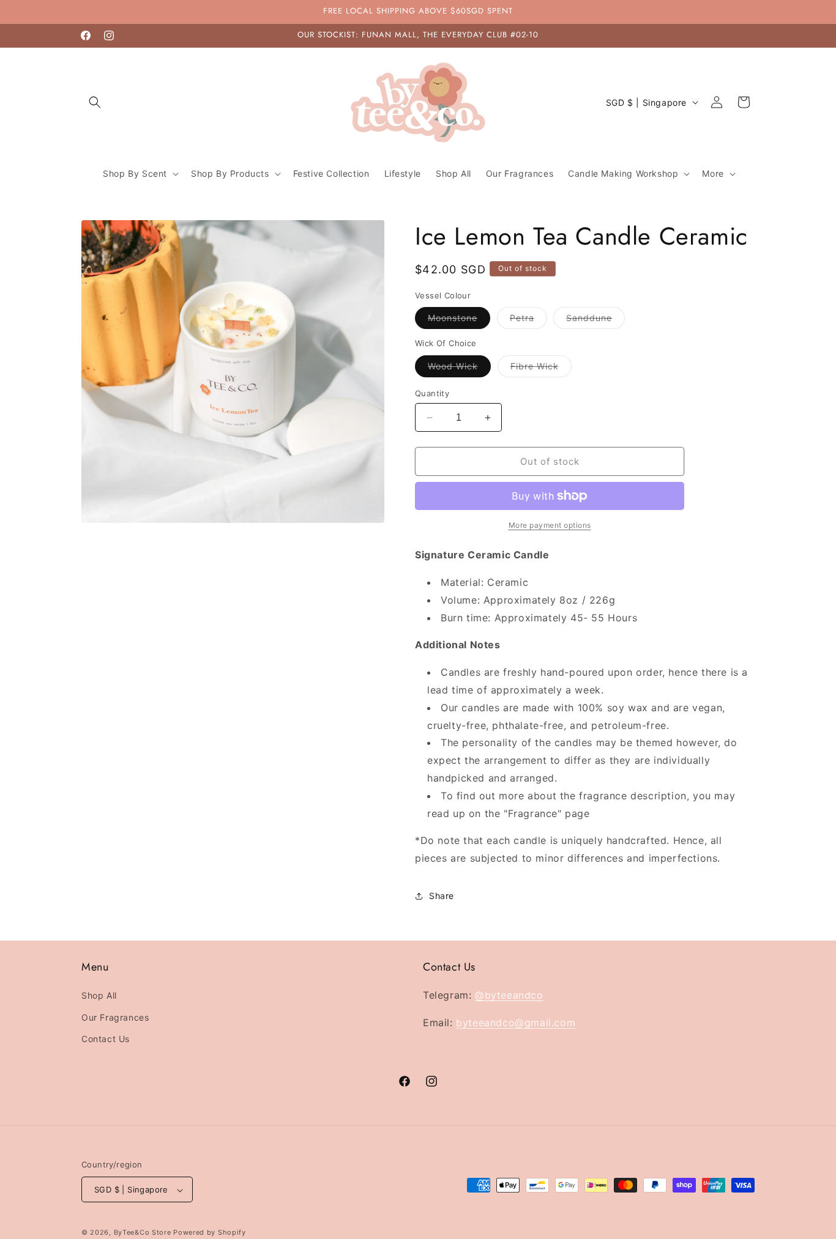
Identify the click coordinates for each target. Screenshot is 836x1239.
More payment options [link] (550, 525)
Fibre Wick (541, 368)
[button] (94, 102)
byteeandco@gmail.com (515, 1022)
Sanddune (595, 320)
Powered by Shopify (209, 1233)
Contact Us (105, 1039)
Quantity (432, 393)
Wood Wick (459, 368)
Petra (528, 320)
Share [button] (441, 896)
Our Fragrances (115, 1017)
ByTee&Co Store (142, 1233)
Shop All (99, 996)
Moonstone (459, 320)
